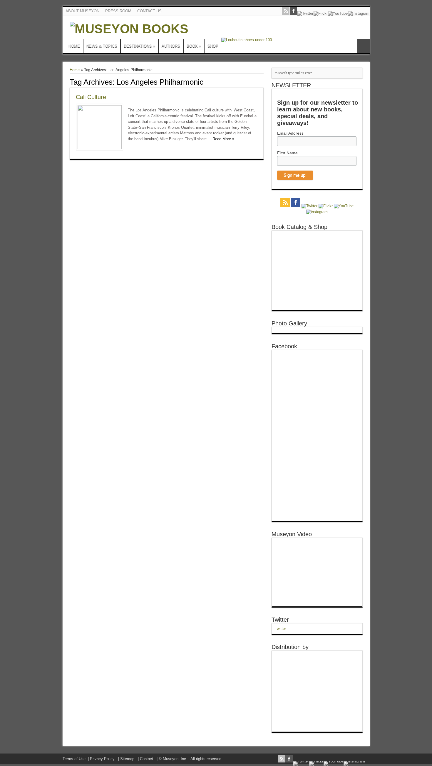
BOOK (194, 46)
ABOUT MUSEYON (82, 11)
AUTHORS (171, 46)
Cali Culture (91, 97)
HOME (74, 46)
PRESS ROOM (118, 11)
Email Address (290, 133)
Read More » (223, 139)
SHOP (212, 46)
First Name (287, 152)
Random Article (363, 46)
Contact (146, 759)
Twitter (280, 619)
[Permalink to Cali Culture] (99, 148)
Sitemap (127, 759)
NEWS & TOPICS (101, 46)
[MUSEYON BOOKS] (129, 29)
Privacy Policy (102, 759)
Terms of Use (74, 759)
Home (75, 70)
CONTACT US (149, 11)
